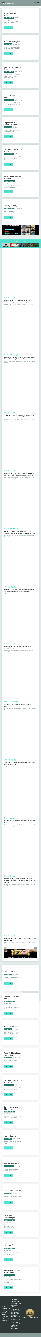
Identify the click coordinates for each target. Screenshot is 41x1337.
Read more (8, 27)
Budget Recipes (8, 153)
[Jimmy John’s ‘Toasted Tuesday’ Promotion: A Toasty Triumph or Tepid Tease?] (31, 184)
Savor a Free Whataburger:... (10, 1217)
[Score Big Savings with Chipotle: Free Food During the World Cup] (31, 102)
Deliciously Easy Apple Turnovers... (12, 150)
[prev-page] (5, 948)
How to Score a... (10, 1136)
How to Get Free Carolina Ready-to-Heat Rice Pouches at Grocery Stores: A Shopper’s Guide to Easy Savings (20, 880)
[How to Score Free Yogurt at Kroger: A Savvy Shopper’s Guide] (20, 619)
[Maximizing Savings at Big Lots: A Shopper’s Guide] (31, 75)
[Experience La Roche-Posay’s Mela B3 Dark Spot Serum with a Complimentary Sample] (31, 1279)
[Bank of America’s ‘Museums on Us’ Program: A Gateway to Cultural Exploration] (31, 1115)
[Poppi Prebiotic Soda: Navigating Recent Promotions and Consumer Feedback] (31, 1060)
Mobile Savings (8, 17)
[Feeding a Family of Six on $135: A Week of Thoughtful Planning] (31, 212)
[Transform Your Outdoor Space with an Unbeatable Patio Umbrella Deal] (20, 735)
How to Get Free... (11, 972)
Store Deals (9, 298)
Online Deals (8, 44)
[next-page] (35, 948)
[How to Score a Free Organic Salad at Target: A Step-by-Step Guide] (20, 911)
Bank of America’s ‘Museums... (11, 1108)
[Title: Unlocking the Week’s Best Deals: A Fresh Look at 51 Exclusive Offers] (31, 20)
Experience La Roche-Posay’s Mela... (12, 1271)
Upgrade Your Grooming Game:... (11, 124)
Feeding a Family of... (12, 206)
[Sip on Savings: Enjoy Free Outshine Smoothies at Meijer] (20, 677)
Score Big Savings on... (13, 42)
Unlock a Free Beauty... (13, 1191)
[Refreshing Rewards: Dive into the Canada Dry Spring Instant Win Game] (31, 1251)
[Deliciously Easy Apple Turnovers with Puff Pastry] (31, 157)
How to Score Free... (11, 1027)
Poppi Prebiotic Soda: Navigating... (12, 1054)
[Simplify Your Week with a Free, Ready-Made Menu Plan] (20, 793)
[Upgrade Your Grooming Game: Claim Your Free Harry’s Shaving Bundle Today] (31, 130)
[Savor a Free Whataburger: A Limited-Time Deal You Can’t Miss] (31, 1224)
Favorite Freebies (9, 181)
